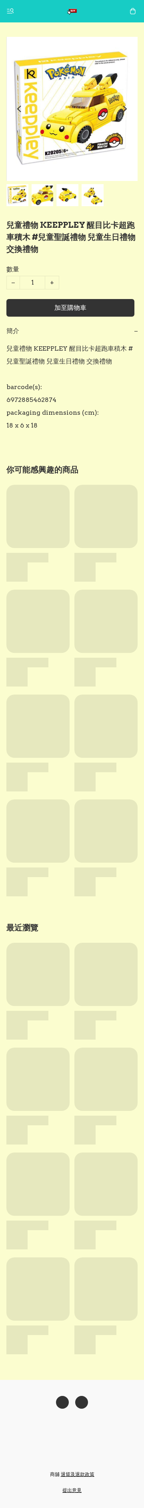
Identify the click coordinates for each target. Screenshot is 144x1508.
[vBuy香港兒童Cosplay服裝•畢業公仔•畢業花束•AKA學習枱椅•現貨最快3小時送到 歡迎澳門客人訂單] (72, 11)
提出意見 (72, 1490)
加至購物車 (70, 307)
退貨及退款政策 (77, 1474)
